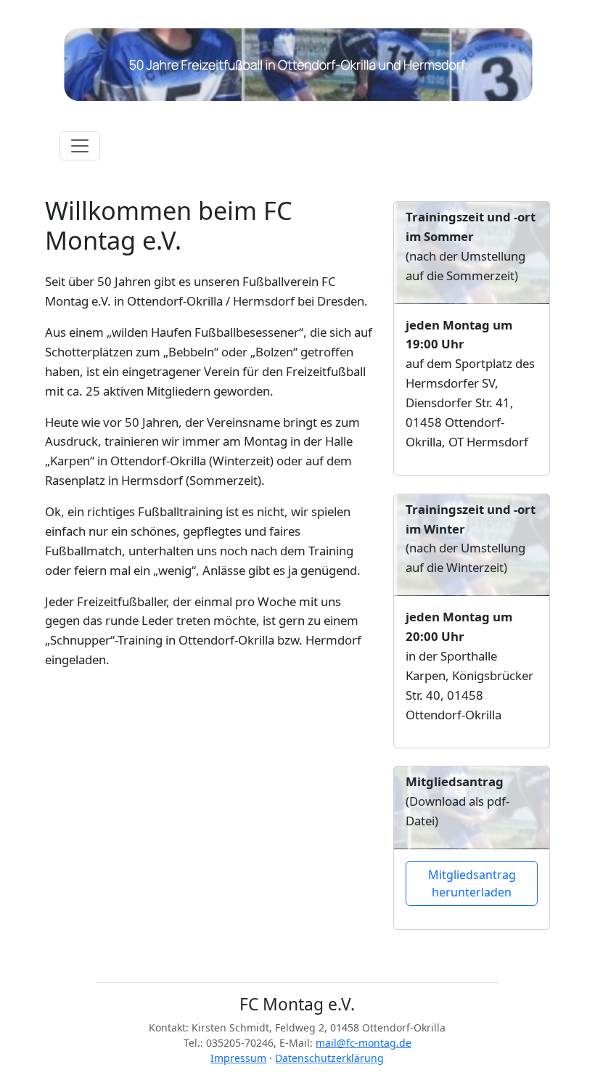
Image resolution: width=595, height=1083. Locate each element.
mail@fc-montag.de (363, 1043)
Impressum (238, 1058)
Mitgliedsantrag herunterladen (472, 883)
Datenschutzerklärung (329, 1058)
